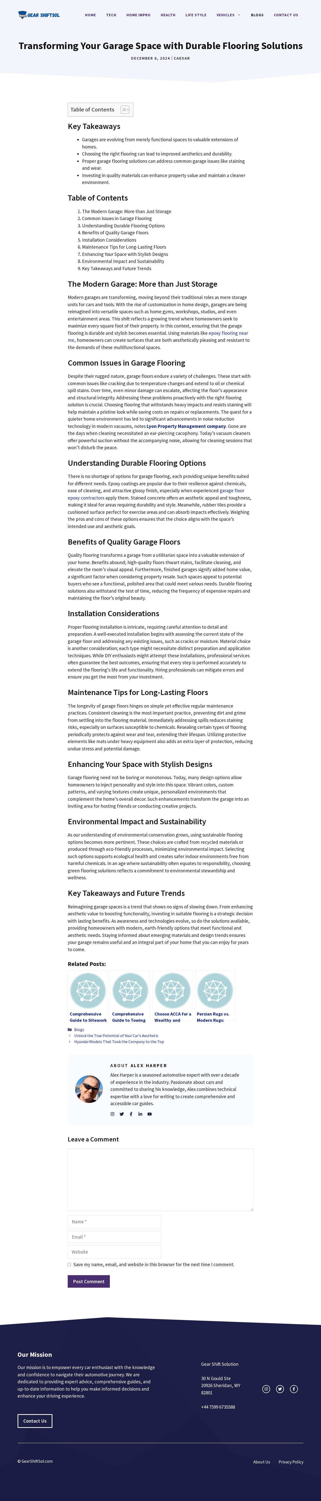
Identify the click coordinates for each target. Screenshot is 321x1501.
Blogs (257, 15)
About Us (261, 1462)
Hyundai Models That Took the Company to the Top (119, 1041)
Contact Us (286, 15)
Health (168, 15)
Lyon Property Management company (186, 426)
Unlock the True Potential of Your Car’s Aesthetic (116, 1035)
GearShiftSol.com (37, 1461)
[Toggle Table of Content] (122, 109)
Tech (111, 15)
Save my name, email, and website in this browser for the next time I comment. (153, 1264)
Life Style (196, 15)
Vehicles (226, 15)
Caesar (182, 58)
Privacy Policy (291, 1462)
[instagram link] (266, 1389)
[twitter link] (280, 1389)
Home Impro (138, 15)
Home (90, 15)
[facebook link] (294, 1389)
